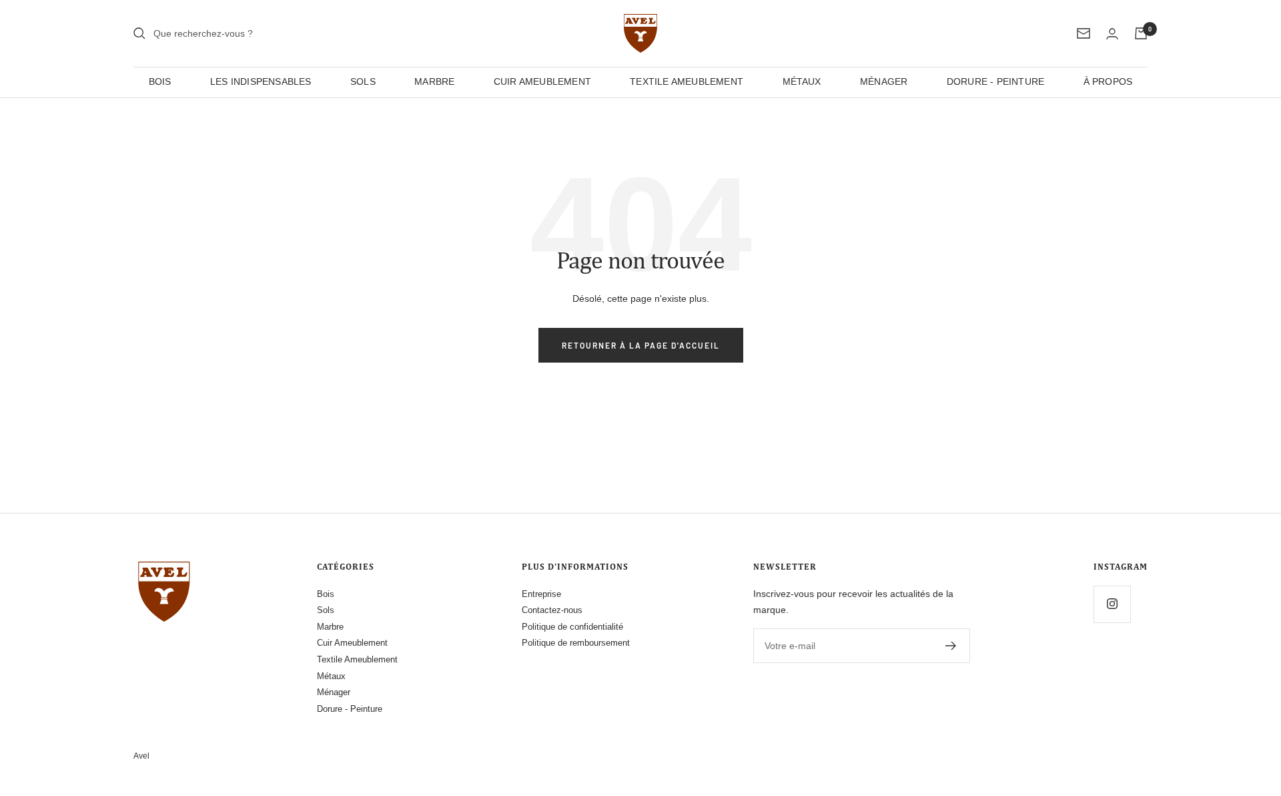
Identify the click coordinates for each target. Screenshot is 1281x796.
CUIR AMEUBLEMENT (542, 81)
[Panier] (1141, 33)
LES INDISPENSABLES (261, 81)
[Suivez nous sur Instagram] (1112, 604)
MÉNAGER (883, 81)
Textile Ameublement (357, 659)
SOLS (363, 81)
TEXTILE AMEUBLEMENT (686, 81)
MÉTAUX (802, 81)
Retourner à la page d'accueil (641, 345)
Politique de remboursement (576, 643)
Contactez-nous (552, 610)
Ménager (333, 692)
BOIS (160, 81)
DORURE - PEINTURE (995, 81)
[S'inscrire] (951, 645)
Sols (325, 610)
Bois (325, 594)
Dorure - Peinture (349, 709)
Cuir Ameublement (352, 643)
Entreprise (541, 594)
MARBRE (434, 81)
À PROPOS (1108, 81)
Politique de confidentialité (572, 627)
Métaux (331, 676)
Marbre (330, 627)
